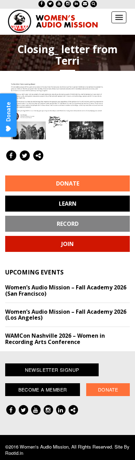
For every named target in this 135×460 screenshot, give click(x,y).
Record (68, 224)
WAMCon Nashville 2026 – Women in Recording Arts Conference (55, 339)
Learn (67, 203)
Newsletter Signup (52, 369)
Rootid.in (14, 453)
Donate (67, 183)
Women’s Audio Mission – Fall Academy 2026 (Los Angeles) (65, 315)
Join (67, 244)
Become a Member (42, 389)
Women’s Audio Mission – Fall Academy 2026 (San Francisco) (65, 290)
